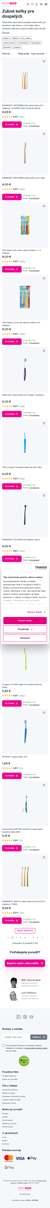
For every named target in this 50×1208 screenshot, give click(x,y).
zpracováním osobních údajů (36, 1048)
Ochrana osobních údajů (11, 1100)
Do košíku (9, 124)
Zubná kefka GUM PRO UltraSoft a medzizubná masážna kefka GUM (22, 830)
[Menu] (46, 4)
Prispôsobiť (23, 629)
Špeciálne (7, 47)
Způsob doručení (8, 1093)
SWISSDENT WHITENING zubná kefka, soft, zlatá (23, 178)
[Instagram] (25, 1017)
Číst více (5, 33)
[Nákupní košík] (41, 4)
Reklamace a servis (9, 1123)
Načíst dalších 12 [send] (25, 931)
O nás (4, 1137)
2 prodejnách (34, 849)
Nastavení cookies (9, 1103)
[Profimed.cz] (9, 4)
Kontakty (5, 1144)
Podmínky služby (22, 1182)
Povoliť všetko (25, 620)
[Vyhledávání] (28, 4)
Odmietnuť (25, 638)
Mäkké (15, 38)
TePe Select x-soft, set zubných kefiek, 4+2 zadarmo (21, 324)
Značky (5, 1117)
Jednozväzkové (9, 43)
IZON (28, 1200)
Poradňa (5, 1113)
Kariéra (4, 1140)
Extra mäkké (25, 38)
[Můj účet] (36, 4)
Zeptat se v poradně (9, 1079)
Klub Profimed (7, 1127)
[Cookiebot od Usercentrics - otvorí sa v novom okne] (35, 568)
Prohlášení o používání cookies (13, 1096)
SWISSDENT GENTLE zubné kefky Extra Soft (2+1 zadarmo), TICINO (24, 903)
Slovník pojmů (7, 1120)
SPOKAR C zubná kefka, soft (14, 757)
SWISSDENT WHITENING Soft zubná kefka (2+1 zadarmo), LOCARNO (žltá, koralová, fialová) (22, 107)
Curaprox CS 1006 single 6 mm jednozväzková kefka (22, 686)
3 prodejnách (34, 126)
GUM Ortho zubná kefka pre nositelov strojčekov (23, 395)
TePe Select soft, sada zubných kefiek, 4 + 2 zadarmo (21, 251)
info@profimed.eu (9, 1076)
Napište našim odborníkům (23, 963)
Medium (6, 38)
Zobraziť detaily (34, 612)
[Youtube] (31, 1017)
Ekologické (36, 43)
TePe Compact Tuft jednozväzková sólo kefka (22, 467)
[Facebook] (19, 1017)
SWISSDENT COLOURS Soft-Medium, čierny (21, 540)
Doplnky (17, 47)
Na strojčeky (23, 43)
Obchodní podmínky (10, 1090)
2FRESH (35, 1200)
